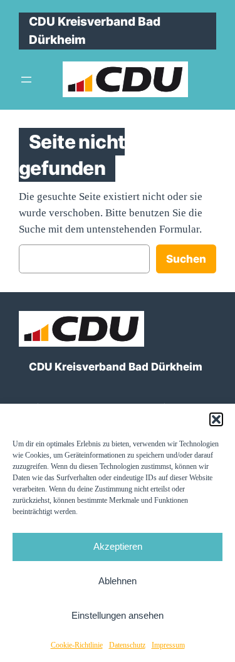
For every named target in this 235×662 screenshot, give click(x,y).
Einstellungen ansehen (117, 615)
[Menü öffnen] (26, 79)
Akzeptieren (117, 546)
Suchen (186, 259)
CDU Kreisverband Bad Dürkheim (115, 366)
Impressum (168, 645)
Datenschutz (127, 645)
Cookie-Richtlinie (77, 645)
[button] (216, 419)
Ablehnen (117, 580)
